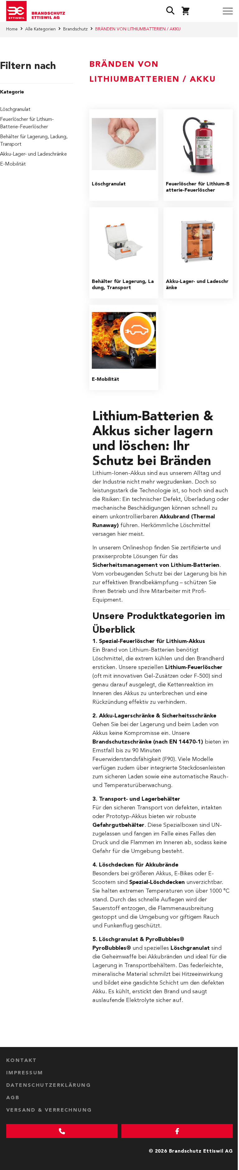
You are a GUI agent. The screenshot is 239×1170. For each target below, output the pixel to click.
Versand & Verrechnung (49, 1110)
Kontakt (21, 1060)
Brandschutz (75, 29)
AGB (13, 1097)
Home (12, 29)
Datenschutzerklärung (48, 1085)
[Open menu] (228, 11)
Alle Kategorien (40, 29)
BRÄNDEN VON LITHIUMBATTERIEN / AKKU (137, 29)
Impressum (24, 1073)
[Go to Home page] (38, 11)
